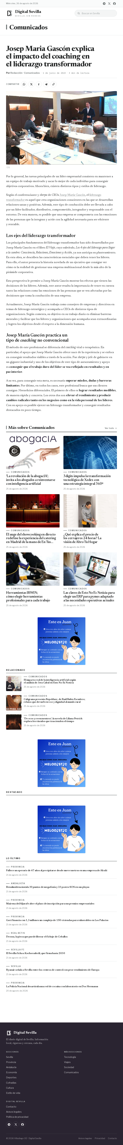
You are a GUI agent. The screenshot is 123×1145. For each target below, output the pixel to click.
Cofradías (11, 1082)
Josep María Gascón (72, 195)
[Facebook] (114, 3)
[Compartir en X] (31, 84)
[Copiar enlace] (53, 84)
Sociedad (69, 1067)
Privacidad (100, 1138)
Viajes (67, 1062)
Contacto (11, 1106)
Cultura (10, 1087)
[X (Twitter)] (109, 3)
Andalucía (11, 1067)
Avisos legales (14, 1111)
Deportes (11, 1077)
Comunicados (28, 28)
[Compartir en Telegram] (46, 84)
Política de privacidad (17, 1116)
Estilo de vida (13, 1093)
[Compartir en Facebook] (39, 84)
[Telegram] (104, 3)
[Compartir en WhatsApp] (24, 84)
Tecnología (70, 1057)
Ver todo (109, 428)
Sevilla (9, 1057)
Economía (11, 1072)
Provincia (11, 1062)
